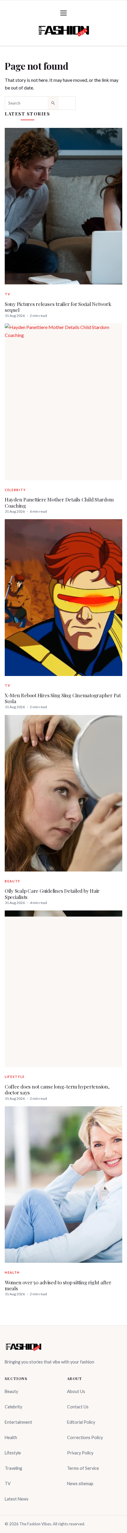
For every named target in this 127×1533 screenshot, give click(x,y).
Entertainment (18, 1422)
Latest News (16, 1498)
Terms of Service (83, 1468)
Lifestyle (15, 1077)
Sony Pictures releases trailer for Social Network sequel (58, 307)
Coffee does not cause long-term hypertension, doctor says (57, 1090)
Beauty (12, 881)
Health (12, 1272)
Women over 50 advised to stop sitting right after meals (58, 1285)
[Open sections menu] (63, 12)
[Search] (53, 103)
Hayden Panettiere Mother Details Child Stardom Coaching (59, 502)
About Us (76, 1391)
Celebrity (15, 490)
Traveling (13, 1468)
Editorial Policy (81, 1422)
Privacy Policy (80, 1452)
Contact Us (78, 1406)
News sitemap (80, 1483)
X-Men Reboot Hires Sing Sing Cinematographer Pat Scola (63, 698)
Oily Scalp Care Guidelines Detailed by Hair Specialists (52, 894)
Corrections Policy (85, 1437)
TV (7, 294)
